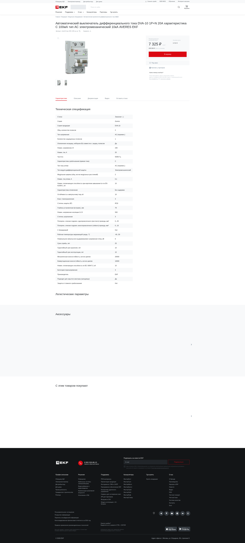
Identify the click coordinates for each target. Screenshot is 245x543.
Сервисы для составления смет (111, 494)
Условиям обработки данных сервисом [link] (64, 530)
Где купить (114, 12)
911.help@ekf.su (153, 79)
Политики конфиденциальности (160, 468)
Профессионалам (62, 474)
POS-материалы (106, 479)
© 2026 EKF (60, 538)
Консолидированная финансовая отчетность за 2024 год (73, 520)
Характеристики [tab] (61, 98)
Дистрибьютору (88, 1)
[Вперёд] (191, 344)
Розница (58, 495)
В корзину (66, 364)
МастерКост (127, 479)
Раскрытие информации (62, 515)
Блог (170, 505)
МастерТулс (127, 481)
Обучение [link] (172, 1)
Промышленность (61, 489)
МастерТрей (127, 489)
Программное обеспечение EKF (111, 487)
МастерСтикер (128, 497)
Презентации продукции (108, 481)
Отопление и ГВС (83, 495)
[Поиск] (179, 7)
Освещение (82, 479)
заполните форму (165, 79)
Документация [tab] (93, 98)
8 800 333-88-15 (90, 462)
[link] (161, 513)
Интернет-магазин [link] (183, 1)
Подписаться (66, 436)
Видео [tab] (107, 98)
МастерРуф (127, 495)
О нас (80, 12)
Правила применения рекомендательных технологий (71, 525)
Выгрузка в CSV (106, 499)
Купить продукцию (152, 479)
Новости (171, 487)
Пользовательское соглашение (64, 512)
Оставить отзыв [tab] (121, 98)
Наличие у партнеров (158, 67)
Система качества (174, 500)
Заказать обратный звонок (91, 464)
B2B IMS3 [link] (163, 1)
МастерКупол (128, 487)
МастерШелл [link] (128, 484)
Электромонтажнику (74, 1)
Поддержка (69, 12)
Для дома (99, 1)
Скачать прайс (152, 1)
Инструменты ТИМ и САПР (109, 484)
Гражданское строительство (64, 492)
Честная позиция (174, 495)
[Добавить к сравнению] (83, 364)
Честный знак (173, 497)
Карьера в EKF (173, 484)
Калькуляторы (92, 12)
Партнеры (103, 12)
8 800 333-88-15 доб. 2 (165, 77)
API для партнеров (107, 497)
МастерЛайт (127, 492)
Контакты (172, 503)
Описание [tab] (77, 98)
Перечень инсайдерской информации (67, 517)
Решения (59, 12)
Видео (171, 489)
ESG (170, 492)
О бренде (172, 479)
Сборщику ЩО (60, 1)
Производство (173, 481)
